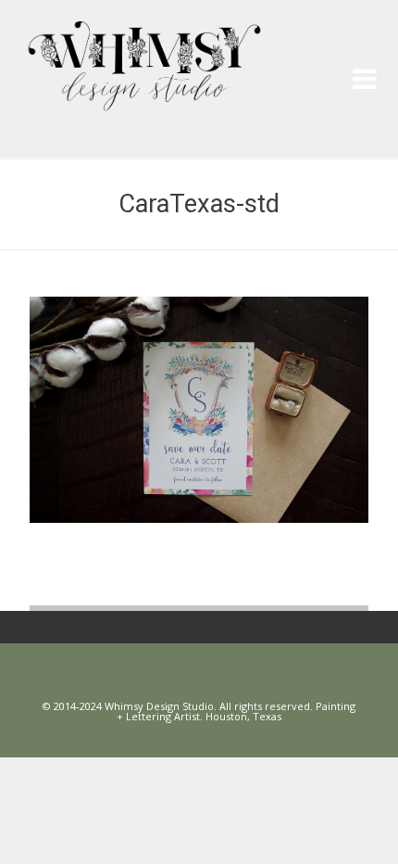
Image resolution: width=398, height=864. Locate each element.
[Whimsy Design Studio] (205, 52)
